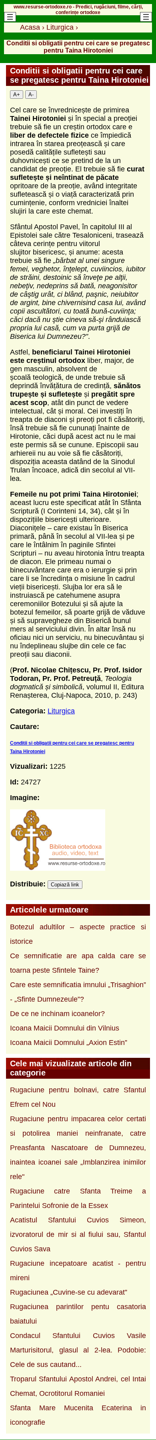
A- (31, 95)
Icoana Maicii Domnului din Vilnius (64, 1028)
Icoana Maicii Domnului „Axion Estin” (68, 1043)
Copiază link (65, 885)
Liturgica (61, 711)
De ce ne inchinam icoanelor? (57, 1014)
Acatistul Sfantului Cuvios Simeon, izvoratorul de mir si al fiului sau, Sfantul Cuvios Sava (78, 1234)
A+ (16, 95)
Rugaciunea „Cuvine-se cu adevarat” (68, 1292)
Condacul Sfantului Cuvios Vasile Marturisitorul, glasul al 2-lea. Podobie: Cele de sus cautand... (78, 1350)
